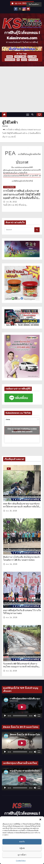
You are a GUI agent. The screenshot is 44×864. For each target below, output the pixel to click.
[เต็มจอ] (39, 715)
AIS (18, 60)
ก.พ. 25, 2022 (11, 202)
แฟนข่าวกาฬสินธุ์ (20, 57)
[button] (40, 819)
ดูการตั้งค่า (22, 855)
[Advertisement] (22, 89)
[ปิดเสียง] (35, 715)
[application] (22, 707)
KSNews (9, 57)
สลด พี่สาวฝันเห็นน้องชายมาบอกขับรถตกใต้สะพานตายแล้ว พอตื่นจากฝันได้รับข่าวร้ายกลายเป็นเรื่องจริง (21, 506)
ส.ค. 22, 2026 (11, 671)
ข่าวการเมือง (8, 575)
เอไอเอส (24, 60)
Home (5, 126)
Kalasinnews (10, 60)
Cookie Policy (21, 861)
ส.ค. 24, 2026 (11, 564)
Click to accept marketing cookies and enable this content (22, 430)
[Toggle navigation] (27, 114)
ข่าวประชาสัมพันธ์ (9, 187)
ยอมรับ (22, 841)
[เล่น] (5, 715)
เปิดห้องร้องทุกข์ (8, 522)
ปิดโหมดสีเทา (34, 4)
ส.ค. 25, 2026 (11, 511)
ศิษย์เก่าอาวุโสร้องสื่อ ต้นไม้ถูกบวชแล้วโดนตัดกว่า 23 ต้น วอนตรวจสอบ (21, 558)
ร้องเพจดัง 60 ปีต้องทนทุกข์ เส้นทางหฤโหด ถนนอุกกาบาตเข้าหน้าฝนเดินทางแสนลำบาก (20, 666)
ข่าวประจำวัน (33, 60)
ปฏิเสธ (22, 848)
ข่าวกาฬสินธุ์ (32, 57)
